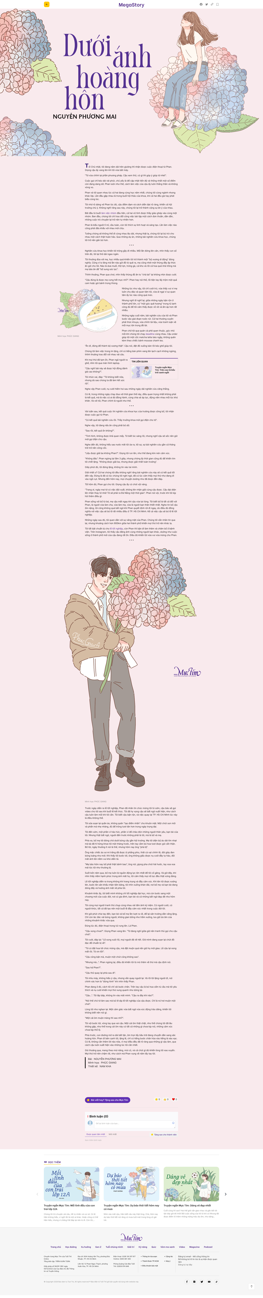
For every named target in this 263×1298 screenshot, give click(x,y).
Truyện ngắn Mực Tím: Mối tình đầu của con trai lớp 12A (69, 1207)
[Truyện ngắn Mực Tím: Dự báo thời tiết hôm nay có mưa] (131, 1184)
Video (182, 1246)
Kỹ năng (143, 1246)
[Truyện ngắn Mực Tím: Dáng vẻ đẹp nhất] (191, 1184)
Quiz (153, 1246)
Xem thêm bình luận (93, 1140)
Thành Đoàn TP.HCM (150, 1261)
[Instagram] (194, 1281)
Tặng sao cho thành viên (165, 1135)
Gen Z (98, 1246)
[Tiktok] (216, 1281)
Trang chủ (56, 1246)
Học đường (71, 1246)
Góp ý (168, 1261)
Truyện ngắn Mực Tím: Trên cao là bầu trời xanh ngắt (165, 370)
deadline (150, 334)
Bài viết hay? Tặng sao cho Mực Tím (109, 1099)
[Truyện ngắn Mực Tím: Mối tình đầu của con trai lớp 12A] (71, 1184)
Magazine (194, 1246)
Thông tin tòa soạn (149, 1256)
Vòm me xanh (168, 1246)
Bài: (90, 1059)
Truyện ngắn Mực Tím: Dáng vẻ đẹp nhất (187, 1205)
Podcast (208, 1246)
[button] (225, 1194)
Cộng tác (169, 1256)
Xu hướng (86, 1246)
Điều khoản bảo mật (150, 1266)
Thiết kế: (93, 1066)
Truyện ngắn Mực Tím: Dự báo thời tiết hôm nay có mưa (131, 1207)
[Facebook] (187, 1281)
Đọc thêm (54, 1162)
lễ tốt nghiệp (116, 528)
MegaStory (131, 4)
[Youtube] (209, 1281)
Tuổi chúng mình (114, 1246)
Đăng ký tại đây (185, 1265)
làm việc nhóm (108, 213)
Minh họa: (93, 1062)
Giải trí (130, 1246)
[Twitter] (201, 1281)
